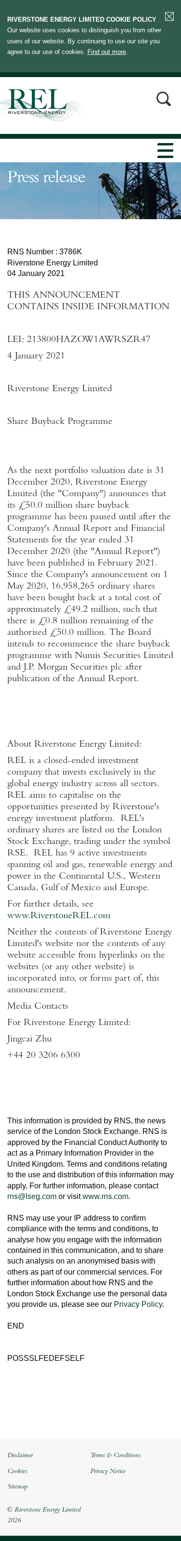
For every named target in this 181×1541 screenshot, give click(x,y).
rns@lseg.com (31, 1196)
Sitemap (17, 1487)
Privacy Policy (138, 1304)
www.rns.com (105, 1196)
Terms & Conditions (115, 1455)
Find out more (106, 51)
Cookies (17, 1471)
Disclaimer (20, 1455)
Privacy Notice (107, 1471)
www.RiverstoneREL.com (59, 916)
